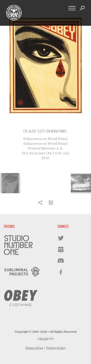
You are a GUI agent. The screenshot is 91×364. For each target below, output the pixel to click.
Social (43, 338)
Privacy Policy (56, 348)
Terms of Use (34, 348)
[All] (51, 205)
